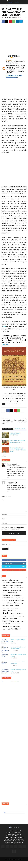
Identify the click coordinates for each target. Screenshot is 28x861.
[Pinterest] (10, 21)
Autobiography (6, 582)
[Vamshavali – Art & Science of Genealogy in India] (5, 649)
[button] (2, 2)
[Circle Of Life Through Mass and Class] (5, 671)
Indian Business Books (15, 608)
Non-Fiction (8, 621)
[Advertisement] (14, 39)
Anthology (4, 580)
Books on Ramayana (16, 590)
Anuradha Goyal (7, 17)
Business (4, 592)
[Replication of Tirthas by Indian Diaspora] (5, 656)
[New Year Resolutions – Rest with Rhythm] (5, 664)
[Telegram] (21, 21)
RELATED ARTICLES (7, 429)
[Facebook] (3, 21)
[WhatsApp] (13, 21)
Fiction (5, 600)
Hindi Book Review (18, 600)
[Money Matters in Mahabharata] (5, 435)
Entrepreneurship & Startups (17, 597)
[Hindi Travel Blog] (14, 814)
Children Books (18, 595)
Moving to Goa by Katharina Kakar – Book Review (8, 422)
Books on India (6, 590)
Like (24, 560)
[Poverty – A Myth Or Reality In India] (5, 641)
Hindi (10, 600)
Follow (23, 563)
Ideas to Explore (14, 605)
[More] (22, 410)
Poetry (23, 621)
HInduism (4, 603)
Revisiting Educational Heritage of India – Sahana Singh (18, 449)
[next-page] (5, 456)
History (21, 603)
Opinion (18, 621)
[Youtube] (14, 851)
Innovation (11, 610)
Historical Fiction (13, 603)
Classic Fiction (6, 597)
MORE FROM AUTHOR (19, 429)
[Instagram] (7, 846)
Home (3, 5)
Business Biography (12, 592)
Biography (20, 582)
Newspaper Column (9, 618)
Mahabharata (16, 404)
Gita (4, 326)
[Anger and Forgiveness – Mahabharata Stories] (5, 442)
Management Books (7, 616)
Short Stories (16, 626)
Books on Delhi (12, 587)
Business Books (7, 595)
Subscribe (23, 570)
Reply (8, 477)
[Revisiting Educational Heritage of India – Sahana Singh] (5, 450)
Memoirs (15, 616)
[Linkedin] (17, 21)
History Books (5, 605)
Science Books (17, 624)
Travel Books (15, 629)
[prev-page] (3, 456)
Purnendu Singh (12, 464)
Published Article (7, 624)
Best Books (14, 582)
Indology (4, 610)
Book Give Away (17, 585)
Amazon (5, 345)
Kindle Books (9, 404)
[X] (6, 21)
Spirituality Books (6, 629)
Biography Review (7, 585)
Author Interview (13, 580)
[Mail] (15, 846)
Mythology (21, 616)
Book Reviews (9, 5)
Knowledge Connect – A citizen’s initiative (20, 421)
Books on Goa (20, 587)
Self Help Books (7, 626)
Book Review (5, 587)
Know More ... (19, 844)
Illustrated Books (5, 608)
